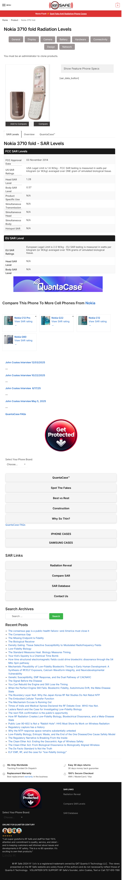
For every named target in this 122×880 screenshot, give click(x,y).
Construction (61, 508)
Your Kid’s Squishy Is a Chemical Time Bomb (33, 655)
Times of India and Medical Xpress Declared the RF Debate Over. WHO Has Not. (53, 705)
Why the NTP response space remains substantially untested (42, 730)
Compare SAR (61, 575)
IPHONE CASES (61, 533)
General (16, 39)
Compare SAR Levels (74, 803)
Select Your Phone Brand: (19, 459)
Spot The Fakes (61, 487)
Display (32, 39)
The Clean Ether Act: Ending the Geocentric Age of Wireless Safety (45, 741)
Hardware (80, 39)
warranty (28, 776)
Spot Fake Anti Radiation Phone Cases (68, 13)
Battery (64, 39)
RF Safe (33, 863)
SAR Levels (12, 134)
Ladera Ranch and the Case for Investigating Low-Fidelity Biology (45, 709)
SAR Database (61, 585)
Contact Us (61, 596)
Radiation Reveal (61, 565)
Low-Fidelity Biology (19, 648)
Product (14, 20)
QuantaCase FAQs (15, 414)
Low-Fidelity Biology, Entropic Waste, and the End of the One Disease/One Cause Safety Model (61, 734)
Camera (47, 39)
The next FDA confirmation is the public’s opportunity (38, 712)
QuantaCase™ (47, 134)
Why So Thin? (61, 518)
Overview (29, 134)
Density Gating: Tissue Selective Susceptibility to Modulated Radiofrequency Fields (54, 645)
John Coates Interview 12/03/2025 (25, 362)
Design (51, 46)
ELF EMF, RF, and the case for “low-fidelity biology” (37, 752)
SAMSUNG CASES (61, 542)
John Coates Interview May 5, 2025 (25, 401)
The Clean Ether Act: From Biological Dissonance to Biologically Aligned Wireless (54, 744)
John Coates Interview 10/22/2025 (25, 375)
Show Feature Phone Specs (81, 68)
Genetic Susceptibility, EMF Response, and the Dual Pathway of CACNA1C (49, 677)
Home (5, 20)
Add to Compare (18, 124)
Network (67, 46)
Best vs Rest (61, 498)
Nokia (90, 303)
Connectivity (100, 39)
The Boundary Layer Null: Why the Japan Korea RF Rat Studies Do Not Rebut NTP (54, 695)
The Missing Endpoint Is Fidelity (26, 637)
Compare (43, 124)
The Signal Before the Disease (25, 680)
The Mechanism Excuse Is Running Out (29, 702)
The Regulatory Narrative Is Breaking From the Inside (37, 737)
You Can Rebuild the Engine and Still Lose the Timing (38, 684)
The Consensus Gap (19, 634)
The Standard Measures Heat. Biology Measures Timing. (39, 652)
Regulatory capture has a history (26, 727)
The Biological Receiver (21, 641)
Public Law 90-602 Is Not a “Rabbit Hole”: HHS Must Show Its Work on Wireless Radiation (59, 723)
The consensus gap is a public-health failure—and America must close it (48, 630)
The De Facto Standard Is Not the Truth (30, 748)
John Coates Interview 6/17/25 (23, 388)
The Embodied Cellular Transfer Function (31, 698)
